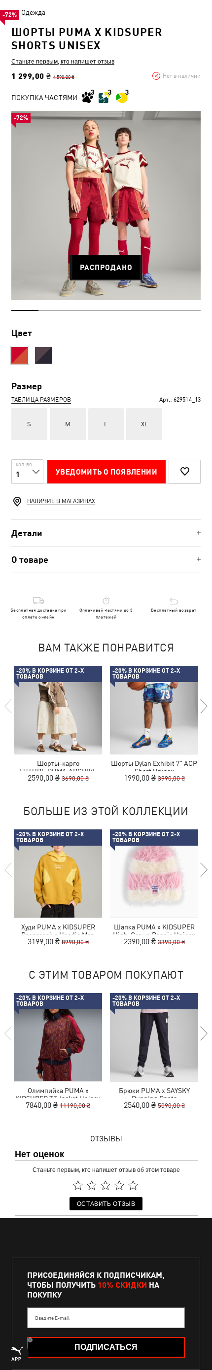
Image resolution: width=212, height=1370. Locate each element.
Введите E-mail (52, 1318)
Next (203, 706)
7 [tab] (187, 310)
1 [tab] (24, 310)
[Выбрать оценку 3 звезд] (105, 1185)
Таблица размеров (41, 399)
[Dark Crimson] (19, 355)
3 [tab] (79, 310)
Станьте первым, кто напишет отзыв (62, 61)
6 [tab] (160, 310)
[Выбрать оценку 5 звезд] (133, 1185)
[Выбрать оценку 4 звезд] (119, 1185)
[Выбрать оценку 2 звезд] (91, 1185)
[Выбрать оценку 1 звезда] (77, 1185)
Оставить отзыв (106, 1203)
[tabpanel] (106, 205)
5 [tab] (132, 310)
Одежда (33, 12)
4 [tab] (106, 310)
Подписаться (106, 1347)
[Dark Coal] (43, 355)
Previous (9, 706)
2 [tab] (52, 310)
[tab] (106, 533)
